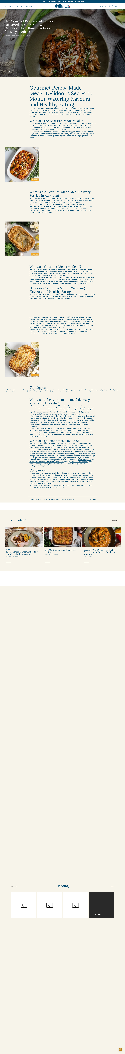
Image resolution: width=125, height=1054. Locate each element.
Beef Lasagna (52, 331)
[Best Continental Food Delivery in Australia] (63, 537)
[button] (109, 6)
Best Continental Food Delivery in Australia (60, 551)
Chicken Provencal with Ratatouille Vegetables (47, 462)
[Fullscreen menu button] (5, 6)
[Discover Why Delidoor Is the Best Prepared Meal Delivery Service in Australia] (101, 537)
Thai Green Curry (82, 331)
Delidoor (34, 450)
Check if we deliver (79, 1)
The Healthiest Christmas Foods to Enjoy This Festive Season (22, 552)
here (71, 1)
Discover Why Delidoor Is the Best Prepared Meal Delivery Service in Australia (100, 552)
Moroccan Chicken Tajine (79, 462)
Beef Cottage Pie (84, 460)
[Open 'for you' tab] (120, 1049)
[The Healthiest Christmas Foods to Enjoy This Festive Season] (24, 537)
